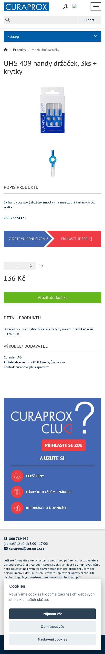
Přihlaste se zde (74, 239)
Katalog (13, 36)
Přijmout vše (53, 614)
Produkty (19, 50)
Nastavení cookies (52, 639)
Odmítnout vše (52, 627)
